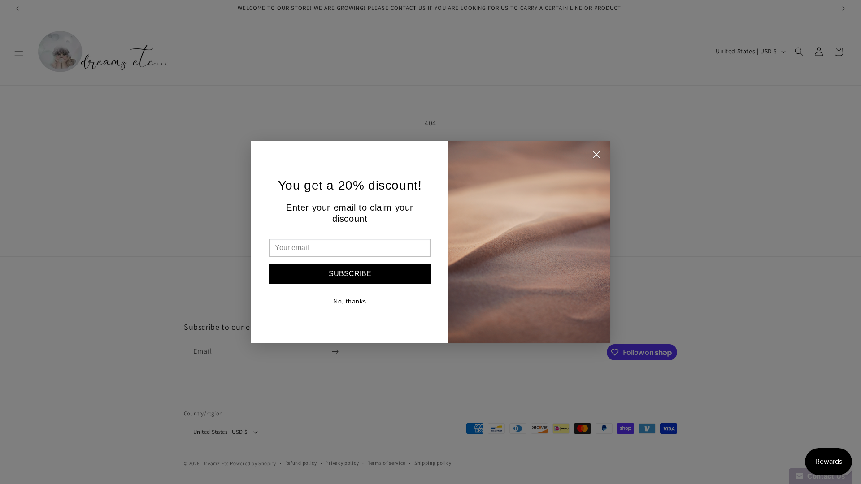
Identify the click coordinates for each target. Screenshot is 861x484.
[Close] (596, 157)
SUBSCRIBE (350, 273)
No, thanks (349, 301)
